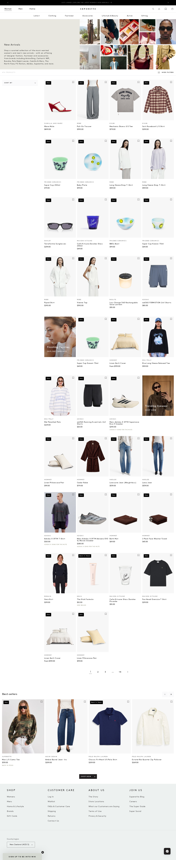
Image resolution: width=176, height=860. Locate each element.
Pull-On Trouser (84, 126)
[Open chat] (167, 851)
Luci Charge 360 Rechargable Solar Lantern (124, 303)
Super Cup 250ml (52, 185)
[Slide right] (171, 694)
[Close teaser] (42, 852)
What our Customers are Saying (104, 806)
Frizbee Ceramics (52, 182)
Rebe (79, 123)
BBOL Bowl (114, 244)
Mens (9, 801)
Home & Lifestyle (15, 806)
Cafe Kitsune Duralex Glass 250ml (90, 245)
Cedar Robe (82, 482)
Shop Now (86, 776)
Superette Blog (136, 797)
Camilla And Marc (53, 123)
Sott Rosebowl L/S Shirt (153, 126)
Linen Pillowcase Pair (54, 482)
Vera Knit (48, 599)
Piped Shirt (49, 302)
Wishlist (51, 801)
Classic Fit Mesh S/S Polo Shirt (103, 759)
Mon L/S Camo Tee (11, 759)
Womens (11, 797)
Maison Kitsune (84, 240)
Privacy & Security (97, 816)
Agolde (113, 479)
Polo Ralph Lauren (98, 756)
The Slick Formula (85, 599)
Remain (47, 596)
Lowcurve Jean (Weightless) (123, 482)
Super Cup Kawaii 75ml (153, 244)
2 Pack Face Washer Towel (154, 539)
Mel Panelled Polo (52, 422)
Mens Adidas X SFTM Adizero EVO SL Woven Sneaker (92, 539)
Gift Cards (12, 816)
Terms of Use (95, 811)
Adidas (145, 299)
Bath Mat (114, 539)
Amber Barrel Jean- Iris (56, 759)
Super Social (135, 811)
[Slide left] (165, 694)
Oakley (47, 240)
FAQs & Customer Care (59, 806)
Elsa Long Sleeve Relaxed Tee (156, 363)
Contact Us (53, 821)
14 (120, 672)
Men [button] (20, 9)
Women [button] (8, 9)
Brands (10, 811)
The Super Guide (137, 806)
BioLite (113, 299)
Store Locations (96, 801)
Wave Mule (49, 126)
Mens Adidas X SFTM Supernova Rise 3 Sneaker (124, 423)
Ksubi (112, 123)
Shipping (52, 811)
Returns (51, 816)
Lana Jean (147, 482)
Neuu (79, 596)
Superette (7, 756)
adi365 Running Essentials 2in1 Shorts (91, 423)
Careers (133, 801)
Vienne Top (82, 302)
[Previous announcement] (8, 2)
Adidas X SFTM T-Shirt (54, 539)
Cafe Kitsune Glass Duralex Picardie (123, 600)
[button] (153, 9)
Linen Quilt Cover (118, 363)
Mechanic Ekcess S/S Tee (121, 126)
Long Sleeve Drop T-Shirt (121, 185)
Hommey (113, 360)
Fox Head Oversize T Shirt (154, 599)
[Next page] (128, 672)
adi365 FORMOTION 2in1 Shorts (156, 302)
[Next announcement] (168, 2)
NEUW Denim (51, 756)
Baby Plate (82, 185)
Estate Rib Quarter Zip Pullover (147, 759)
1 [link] (90, 672)
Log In (51, 797)
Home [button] (32, 9)
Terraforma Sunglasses (55, 244)
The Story (93, 797)
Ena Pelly (147, 360)
